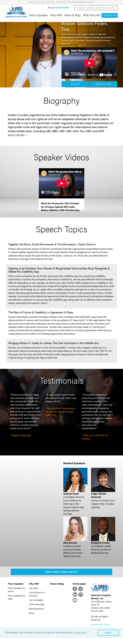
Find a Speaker (38, 15)
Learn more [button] (80, 632)
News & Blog (72, 15)
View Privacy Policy (100, 624)
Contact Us (110, 15)
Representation (36, 608)
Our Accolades (36, 599)
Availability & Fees (103, 84)
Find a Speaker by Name (16, 589)
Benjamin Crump (100, 542)
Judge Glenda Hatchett (98, 495)
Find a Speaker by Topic (16, 597)
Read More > (17, 135)
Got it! (108, 632)
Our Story (33, 588)
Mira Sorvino (70, 542)
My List (51, 7)
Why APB (56, 15)
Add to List (75, 84)
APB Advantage (36, 604)
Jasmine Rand (71, 493)
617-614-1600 (63, 7)
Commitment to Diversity (36, 594)
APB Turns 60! (91, 15)
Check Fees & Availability (61, 571)
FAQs (31, 613)
